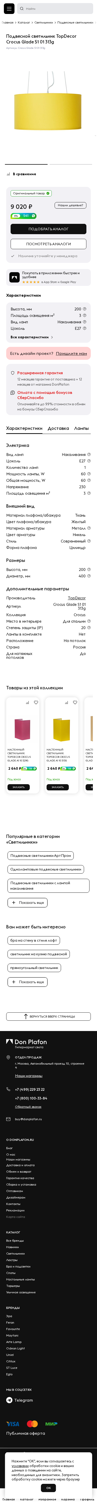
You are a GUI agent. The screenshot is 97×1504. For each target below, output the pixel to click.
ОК (48, 1488)
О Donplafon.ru (20, 1140)
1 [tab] (26, 164)
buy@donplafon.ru (28, 1119)
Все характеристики (30, 337)
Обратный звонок (28, 1107)
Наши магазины (28, 1075)
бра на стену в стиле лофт (33, 940)
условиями (20, 1466)
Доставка (58, 428)
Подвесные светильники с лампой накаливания (40, 886)
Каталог (13, 1232)
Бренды (13, 1308)
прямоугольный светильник (34, 967)
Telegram (22, 1400)
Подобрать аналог (48, 229)
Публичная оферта (25, 1433)
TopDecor (77, 598)
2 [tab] (71, 164)
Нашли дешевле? (70, 205)
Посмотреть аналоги (48, 244)
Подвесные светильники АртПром (40, 855)
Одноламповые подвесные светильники (45, 869)
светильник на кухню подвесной (38, 954)
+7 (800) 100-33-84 (31, 1098)
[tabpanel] (48, 103)
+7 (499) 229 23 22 (29, 1089)
